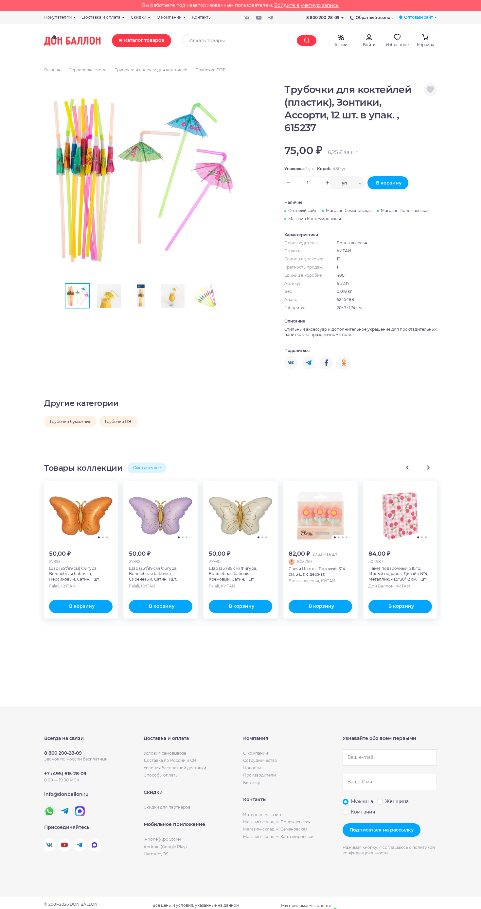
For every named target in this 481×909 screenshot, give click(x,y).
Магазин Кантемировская (314, 218)
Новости (252, 767)
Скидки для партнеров (167, 807)
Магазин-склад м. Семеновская (275, 829)
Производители (259, 775)
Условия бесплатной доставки (175, 767)
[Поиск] (306, 40)
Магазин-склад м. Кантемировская (278, 836)
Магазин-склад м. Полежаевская (277, 821)
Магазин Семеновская (349, 210)
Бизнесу (251, 782)
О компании (255, 753)
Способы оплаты (161, 775)
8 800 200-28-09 (323, 17)
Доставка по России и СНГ (171, 760)
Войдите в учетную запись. (306, 5)
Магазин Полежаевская (405, 210)
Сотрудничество (260, 760)
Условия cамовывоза (165, 753)
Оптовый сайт (302, 210)
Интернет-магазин (262, 814)
